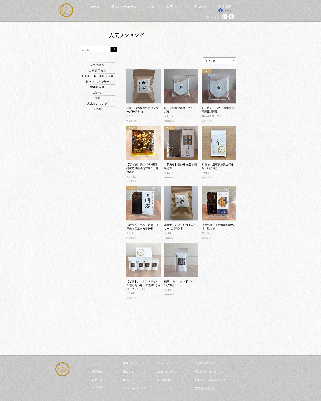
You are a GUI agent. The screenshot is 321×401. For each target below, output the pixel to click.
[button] (213, 17)
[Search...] (114, 49)
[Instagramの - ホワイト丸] (225, 16)
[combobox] (219, 61)
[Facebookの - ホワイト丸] (231, 16)
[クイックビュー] (143, 86)
